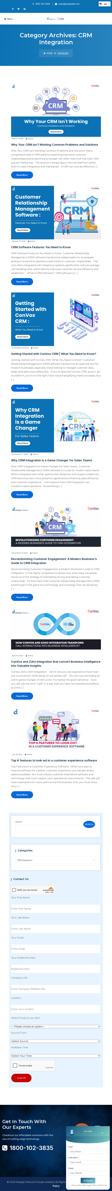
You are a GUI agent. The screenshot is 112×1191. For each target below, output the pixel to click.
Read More (22, 175)
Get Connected (16, 1159)
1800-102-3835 (31, 1147)
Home (49, 53)
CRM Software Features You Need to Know (41, 247)
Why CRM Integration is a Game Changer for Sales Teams (51, 460)
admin (30, 139)
